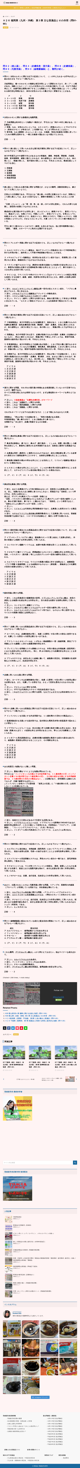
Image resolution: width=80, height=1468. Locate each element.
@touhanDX (58, 996)
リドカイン (18, 508)
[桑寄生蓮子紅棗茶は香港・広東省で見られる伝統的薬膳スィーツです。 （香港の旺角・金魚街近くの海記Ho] (68, 1329)
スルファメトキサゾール (24, 610)
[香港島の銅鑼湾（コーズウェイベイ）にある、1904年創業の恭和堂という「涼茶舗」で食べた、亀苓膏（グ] (31, 1366)
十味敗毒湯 (18, 400)
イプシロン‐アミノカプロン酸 (54, 598)
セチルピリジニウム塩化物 (23, 513)
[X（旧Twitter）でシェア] (4, 1028)
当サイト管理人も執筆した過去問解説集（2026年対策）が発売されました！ (40, 8)
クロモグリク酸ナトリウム (25, 607)
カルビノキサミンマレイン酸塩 (25, 288)
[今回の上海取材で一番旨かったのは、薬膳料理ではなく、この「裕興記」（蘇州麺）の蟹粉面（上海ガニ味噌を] (49, 1366)
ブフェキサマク (53, 692)
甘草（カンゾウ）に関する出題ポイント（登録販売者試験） (32, 1291)
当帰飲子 (23, 402)
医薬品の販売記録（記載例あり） (24, 1275)
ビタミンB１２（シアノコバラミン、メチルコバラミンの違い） (34, 1233)
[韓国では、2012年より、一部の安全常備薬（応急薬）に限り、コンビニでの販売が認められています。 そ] (12, 1329)
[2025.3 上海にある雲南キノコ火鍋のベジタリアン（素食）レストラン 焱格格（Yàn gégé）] (31, 1348)
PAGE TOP (76, 1422)
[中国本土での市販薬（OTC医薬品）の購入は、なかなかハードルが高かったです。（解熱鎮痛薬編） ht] (12, 1366)
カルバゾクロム (20, 959)
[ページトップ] (76, 1464)
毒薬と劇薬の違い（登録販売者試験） (25, 1283)
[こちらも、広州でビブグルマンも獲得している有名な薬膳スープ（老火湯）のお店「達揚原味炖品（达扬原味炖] (31, 1329)
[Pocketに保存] (17, 1028)
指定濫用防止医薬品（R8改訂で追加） (25, 1266)
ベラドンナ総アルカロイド (23, 296)
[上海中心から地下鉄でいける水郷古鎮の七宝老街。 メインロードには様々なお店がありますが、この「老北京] (68, 1366)
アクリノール (19, 687)
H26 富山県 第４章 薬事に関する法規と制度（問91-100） (26, 1013)
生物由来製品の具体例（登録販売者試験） (27, 1250)
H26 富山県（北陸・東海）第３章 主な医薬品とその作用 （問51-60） (31, 1016)
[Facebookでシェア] (9, 1028)
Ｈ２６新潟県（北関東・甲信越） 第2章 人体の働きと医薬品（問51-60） (32, 1018)
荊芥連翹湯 (24, 404)
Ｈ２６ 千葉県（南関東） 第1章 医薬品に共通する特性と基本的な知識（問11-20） (35, 1021)
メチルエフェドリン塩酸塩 (23, 293)
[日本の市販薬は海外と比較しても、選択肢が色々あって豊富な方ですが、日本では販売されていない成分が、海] (49, 1348)
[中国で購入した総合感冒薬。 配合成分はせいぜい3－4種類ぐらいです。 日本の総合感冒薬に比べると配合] (68, 1348)
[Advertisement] (40, 45)
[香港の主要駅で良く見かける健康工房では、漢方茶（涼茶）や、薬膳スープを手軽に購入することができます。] (12, 1348)
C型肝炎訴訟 (17, 1217)
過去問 (13, 16)
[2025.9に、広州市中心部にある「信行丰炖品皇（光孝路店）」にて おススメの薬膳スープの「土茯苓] (49, 1329)
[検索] (75, 1163)
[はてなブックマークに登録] (13, 1028)
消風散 (22, 407)
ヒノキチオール (20, 907)
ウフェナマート (24, 692)
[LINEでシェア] (25, 1028)
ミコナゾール (58, 830)
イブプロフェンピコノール (25, 822)
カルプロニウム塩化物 (21, 892)
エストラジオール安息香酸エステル (27, 894)
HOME (7, 16)
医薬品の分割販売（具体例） (22, 1225)
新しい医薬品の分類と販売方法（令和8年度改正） (29, 1242)
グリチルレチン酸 (22, 952)
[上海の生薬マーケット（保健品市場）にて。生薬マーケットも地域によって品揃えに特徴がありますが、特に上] (31, 1385)
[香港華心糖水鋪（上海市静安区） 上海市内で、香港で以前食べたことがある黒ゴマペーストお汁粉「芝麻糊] (12, 1385)
